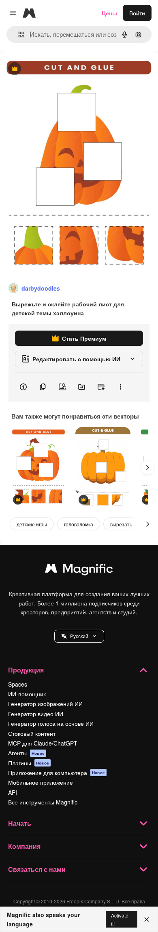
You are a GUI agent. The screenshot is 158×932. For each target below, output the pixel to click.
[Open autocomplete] (18, 34)
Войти (137, 13)
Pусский (79, 636)
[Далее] (147, 467)
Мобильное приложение (40, 782)
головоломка (78, 524)
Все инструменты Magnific (42, 802)
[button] (79, 636)
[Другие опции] (120, 387)
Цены (109, 13)
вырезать (121, 524)
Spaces (17, 684)
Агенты (26, 753)
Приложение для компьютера (56, 773)
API (12, 792)
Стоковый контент (32, 733)
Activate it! (119, 919)
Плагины (28, 763)
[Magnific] (79, 570)
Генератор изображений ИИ (45, 704)
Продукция (26, 669)
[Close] (146, 919)
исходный (54, 69)
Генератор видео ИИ (35, 714)
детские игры (32, 524)
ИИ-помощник (27, 694)
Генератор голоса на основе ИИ (51, 723)
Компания (24, 846)
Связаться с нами (37, 869)
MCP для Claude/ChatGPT (42, 743)
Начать (19, 823)
